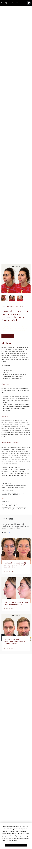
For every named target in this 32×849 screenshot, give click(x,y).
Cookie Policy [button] (8, 838)
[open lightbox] (4, 298)
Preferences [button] (14, 840)
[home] (9, 3)
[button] (29, 3)
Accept (16, 845)
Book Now (7, 336)
